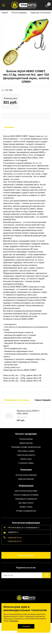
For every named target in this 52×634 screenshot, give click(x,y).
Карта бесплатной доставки (26, 491)
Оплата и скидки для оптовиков (26, 495)
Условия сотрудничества (26, 511)
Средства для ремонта (26, 455)
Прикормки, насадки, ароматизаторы (26, 447)
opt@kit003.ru (13, 532)
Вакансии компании (26, 479)
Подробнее (13, 621)
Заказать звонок (26, 555)
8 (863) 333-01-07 (14, 541)
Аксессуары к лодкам (26, 451)
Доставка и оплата (26, 503)
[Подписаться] (46, 575)
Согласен (26, 626)
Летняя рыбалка (26, 439)
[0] (47, 6)
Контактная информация (26, 523)
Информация (26, 486)
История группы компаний (26, 475)
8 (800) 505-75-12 (14, 538)
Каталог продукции (26, 434)
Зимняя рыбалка (26, 443)
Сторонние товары (26, 463)
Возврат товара (26, 507)
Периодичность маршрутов (26, 499)
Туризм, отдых (26, 459)
